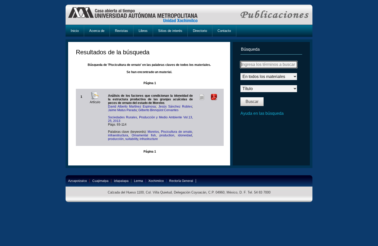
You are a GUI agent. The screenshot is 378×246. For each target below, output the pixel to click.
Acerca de (96, 31)
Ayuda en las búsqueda (262, 113)
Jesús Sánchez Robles (175, 106)
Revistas (121, 31)
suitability (131, 139)
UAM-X (137, 14)
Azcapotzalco (77, 181)
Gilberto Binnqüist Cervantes (158, 110)
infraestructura (118, 135)
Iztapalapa (121, 181)
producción (116, 139)
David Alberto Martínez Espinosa (132, 106)
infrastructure (149, 139)
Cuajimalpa (100, 181)
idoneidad (185, 135)
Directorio (200, 31)
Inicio (75, 31)
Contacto (224, 31)
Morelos (153, 132)
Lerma (138, 181)
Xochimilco (156, 181)
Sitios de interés (170, 31)
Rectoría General (181, 181)
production (166, 135)
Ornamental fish (144, 135)
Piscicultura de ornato (176, 132)
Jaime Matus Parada (122, 110)
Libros (143, 31)
